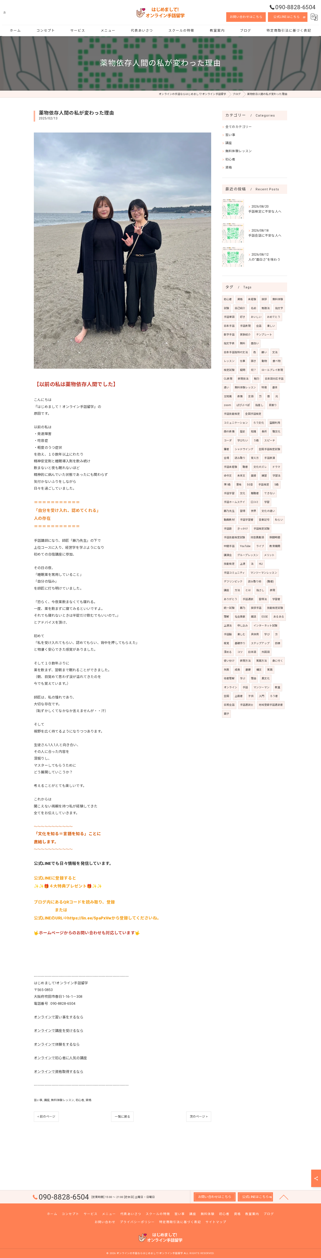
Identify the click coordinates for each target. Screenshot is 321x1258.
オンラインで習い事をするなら (58, 1017)
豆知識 (228, 396)
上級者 (239, 696)
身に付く (277, 660)
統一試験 (229, 607)
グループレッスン (248, 555)
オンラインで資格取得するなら (58, 1072)
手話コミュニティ (234, 572)
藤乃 (242, 607)
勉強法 (266, 308)
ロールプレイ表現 (272, 370)
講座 (47, 1100)
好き (242, 316)
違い (226, 387)
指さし (260, 590)
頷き (253, 361)
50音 (250, 484)
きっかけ (242, 528)
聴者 (245, 466)
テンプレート (264, 334)
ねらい (279, 519)
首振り (273, 405)
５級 (256, 440)
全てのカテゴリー (238, 127)
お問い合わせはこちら (246, 17)
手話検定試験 (261, 528)
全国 (226, 696)
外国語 (266, 652)
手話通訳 (248, 599)
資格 (88, 1100)
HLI (261, 563)
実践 (269, 669)
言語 (250, 396)
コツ (240, 652)
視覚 (226, 643)
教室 (277, 687)
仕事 (242, 361)
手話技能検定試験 (234, 537)
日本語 (252, 652)
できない (269, 493)
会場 (226, 457)
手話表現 (245, 325)
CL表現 (228, 378)
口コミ (255, 502)
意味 (239, 484)
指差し (259, 405)
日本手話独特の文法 (236, 352)
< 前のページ (46, 1116)
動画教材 (229, 519)
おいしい (256, 316)
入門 (261, 696)
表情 (240, 396)
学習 (266, 502)
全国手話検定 (253, 413)
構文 (259, 669)
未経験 (252, 299)
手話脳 (228, 634)
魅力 (256, 378)
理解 (226, 616)
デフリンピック (233, 581)
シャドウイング (244, 449)
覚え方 (255, 457)
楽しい (271, 325)
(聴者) (270, 581)
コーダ (228, 440)
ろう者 (274, 696)
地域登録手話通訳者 (271, 704)
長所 (264, 431)
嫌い (264, 352)
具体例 (255, 634)
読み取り (240, 457)
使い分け (229, 660)
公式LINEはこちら (286, 17)
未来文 (241, 475)
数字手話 (229, 334)
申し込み (242, 625)
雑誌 (253, 616)
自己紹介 (240, 308)
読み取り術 (254, 581)
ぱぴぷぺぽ (243, 405)
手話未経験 (230, 466)
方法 (237, 590)
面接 (253, 475)
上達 (242, 563)
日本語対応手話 (274, 378)
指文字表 (229, 343)
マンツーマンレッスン (263, 572)
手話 (245, 687)
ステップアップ (260, 643)
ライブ (260, 546)
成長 (237, 669)
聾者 (226, 449)
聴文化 (277, 431)
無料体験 (278, 299)
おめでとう (273, 316)
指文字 (279, 308)
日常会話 (229, 704)
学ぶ (242, 678)
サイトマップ (215, 1222)
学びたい (242, 440)
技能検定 (229, 563)
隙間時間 (274, 537)
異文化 (266, 678)
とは (248, 590)
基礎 (248, 669)
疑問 (242, 370)
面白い (255, 343)
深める (228, 652)
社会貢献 (240, 616)
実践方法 (261, 660)
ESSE (265, 616)
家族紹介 (245, 334)
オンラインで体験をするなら (57, 1044)
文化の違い (268, 511)
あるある (278, 616)
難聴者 (255, 493)
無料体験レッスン (62, 1100)
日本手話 (229, 325)
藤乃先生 (229, 511)
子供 (250, 696)
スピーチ (269, 440)
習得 (242, 511)
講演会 (228, 555)
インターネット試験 (266, 625)
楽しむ (241, 634)
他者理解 (229, 678)
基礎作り (240, 643)
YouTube (245, 546)
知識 (253, 431)
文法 (275, 352)
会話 (258, 325)
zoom (227, 405)
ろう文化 (258, 422)
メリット (269, 555)
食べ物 (277, 361)
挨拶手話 (256, 607)
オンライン (230, 687)
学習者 (276, 599)
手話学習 (229, 493)
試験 (226, 308)
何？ (253, 370)
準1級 (227, 484)
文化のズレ (260, 466)
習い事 (38, 1100)
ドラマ (276, 466)
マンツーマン (261, 687)
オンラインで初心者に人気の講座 (60, 1058)
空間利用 (274, 422)
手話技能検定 (232, 413)
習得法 (263, 599)
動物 (264, 361)
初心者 (80, 1100)
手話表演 (269, 457)
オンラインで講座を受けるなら (58, 1031)
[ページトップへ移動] (284, 1197)
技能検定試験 (275, 607)
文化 (242, 493)
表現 (272, 590)
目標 (277, 643)
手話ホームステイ (234, 502)
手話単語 (229, 316)
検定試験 (229, 370)
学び (266, 634)
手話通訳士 (246, 704)
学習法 (277, 475)
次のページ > (199, 1116)
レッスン (229, 361)
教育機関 (274, 546)
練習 (264, 475)
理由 (253, 678)
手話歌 (228, 528)
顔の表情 (229, 431)
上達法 (228, 625)
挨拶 (264, 299)
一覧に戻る (122, 1116)
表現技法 (243, 378)
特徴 (264, 387)
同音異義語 (257, 537)
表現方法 (245, 660)
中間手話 (229, 546)
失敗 (226, 669)
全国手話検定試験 (269, 449)
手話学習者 (246, 519)
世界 (253, 511)
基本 (275, 387)
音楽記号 (264, 519)
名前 (253, 308)
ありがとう (230, 599)
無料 (242, 343)
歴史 (242, 431)
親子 (226, 713)
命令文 (228, 475)
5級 (276, 484)
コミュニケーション (236, 422)
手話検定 (263, 484)
